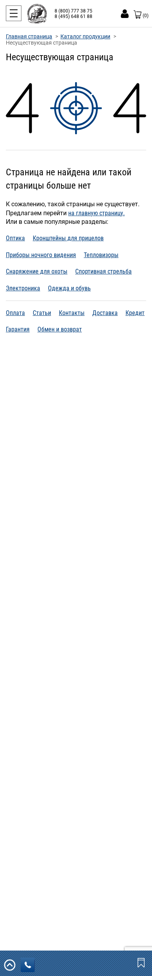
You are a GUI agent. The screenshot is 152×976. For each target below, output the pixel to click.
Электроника (23, 288)
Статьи (42, 313)
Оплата (15, 313)
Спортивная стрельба (103, 271)
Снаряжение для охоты (36, 271)
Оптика (15, 238)
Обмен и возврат (59, 329)
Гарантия (18, 329)
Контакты (72, 313)
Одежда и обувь (69, 288)
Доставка (105, 313)
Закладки (142, 962)
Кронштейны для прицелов (68, 238)
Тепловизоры (101, 255)
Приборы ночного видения (41, 255)
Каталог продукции (85, 36)
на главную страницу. (96, 213)
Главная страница (29, 36)
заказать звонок (28, 965)
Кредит (135, 313)
